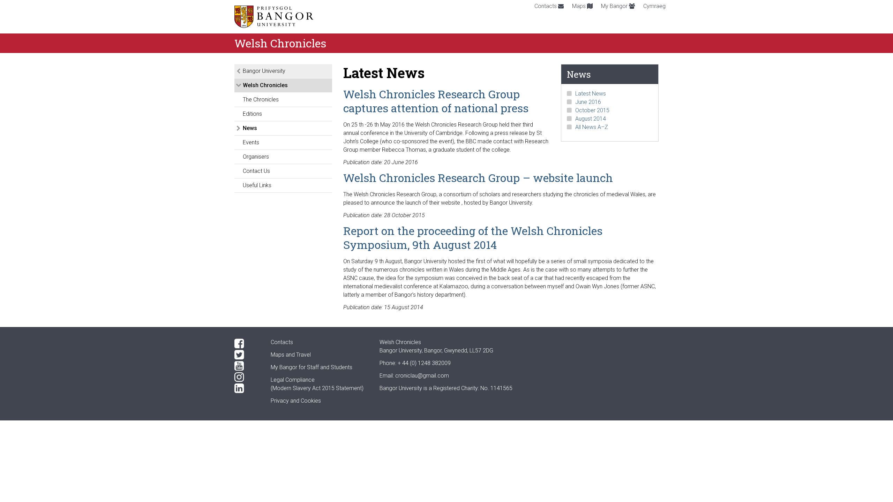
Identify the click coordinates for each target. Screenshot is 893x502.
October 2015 (592, 110)
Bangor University (264, 71)
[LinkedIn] (247, 388)
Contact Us (256, 171)
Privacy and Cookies (296, 400)
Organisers (256, 156)
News (250, 128)
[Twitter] (247, 354)
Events (251, 142)
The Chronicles (261, 99)
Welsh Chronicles (265, 85)
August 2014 (590, 118)
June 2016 (588, 102)
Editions (252, 114)
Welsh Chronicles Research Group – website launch (478, 177)
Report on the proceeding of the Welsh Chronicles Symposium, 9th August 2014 (472, 237)
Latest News (590, 93)
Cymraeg (654, 6)
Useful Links (257, 185)
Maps (579, 6)
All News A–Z (591, 127)
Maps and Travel (291, 354)
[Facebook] (247, 343)
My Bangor (615, 6)
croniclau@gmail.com (422, 375)
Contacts (546, 6)
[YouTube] (247, 366)
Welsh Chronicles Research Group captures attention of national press (435, 100)
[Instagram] (247, 377)
